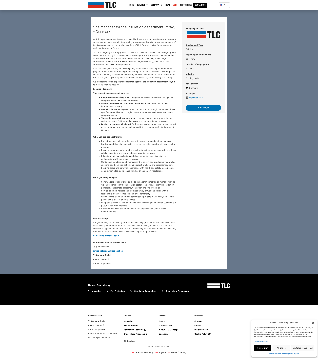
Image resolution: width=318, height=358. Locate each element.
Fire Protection (117, 291)
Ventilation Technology (145, 291)
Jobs (175, 5)
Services (141, 5)
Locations (163, 334)
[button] (313, 322)
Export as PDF (196, 97)
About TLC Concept (168, 329)
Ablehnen (281, 348)
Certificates (186, 5)
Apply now (203, 107)
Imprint (296, 354)
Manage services (261, 341)
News (167, 5)
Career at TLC (166, 325)
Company (155, 5)
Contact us (200, 5)
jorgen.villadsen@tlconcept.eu (108, 251)
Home (131, 5)
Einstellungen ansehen (303, 348)
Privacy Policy (201, 329)
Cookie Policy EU (202, 334)
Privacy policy (287, 354)
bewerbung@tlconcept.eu (106, 235)
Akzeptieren (262, 348)
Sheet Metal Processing (177, 291)
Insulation (96, 291)
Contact (198, 321)
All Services (129, 341)
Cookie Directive (275, 354)
